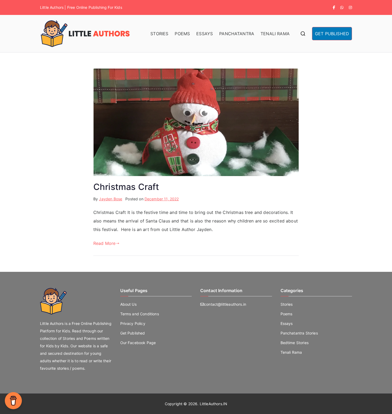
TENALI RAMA (275, 33)
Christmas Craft (126, 187)
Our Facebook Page (138, 342)
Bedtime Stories (295, 342)
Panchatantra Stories (299, 333)
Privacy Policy (132, 323)
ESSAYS (204, 33)
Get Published (132, 333)
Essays (287, 323)
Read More (104, 243)
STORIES (159, 33)
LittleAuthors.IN (213, 403)
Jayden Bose (110, 199)
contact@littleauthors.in (225, 304)
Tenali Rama (291, 352)
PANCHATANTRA (236, 33)
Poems (287, 314)
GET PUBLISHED (332, 33)
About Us (128, 304)
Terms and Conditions (139, 314)
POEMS (182, 33)
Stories (287, 304)
